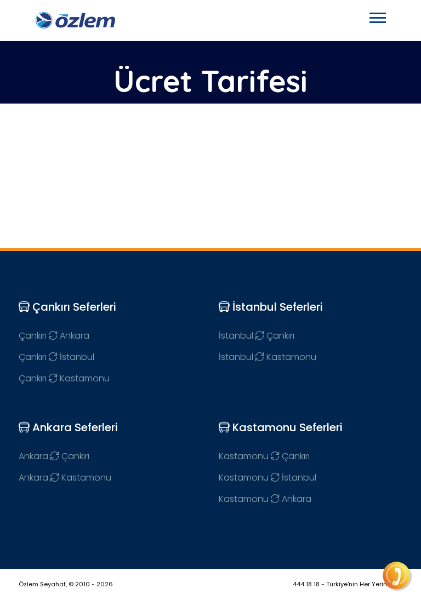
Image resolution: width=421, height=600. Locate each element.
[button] (377, 15)
